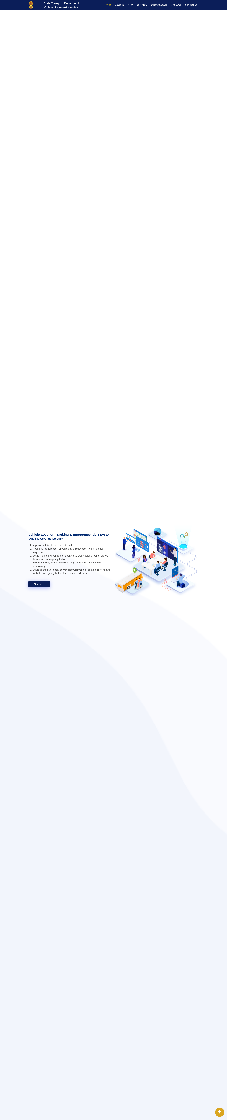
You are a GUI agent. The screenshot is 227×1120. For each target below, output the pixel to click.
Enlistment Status (159, 5)
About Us (119, 5)
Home (108, 5)
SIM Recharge (192, 5)
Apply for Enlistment (137, 5)
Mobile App (176, 5)
